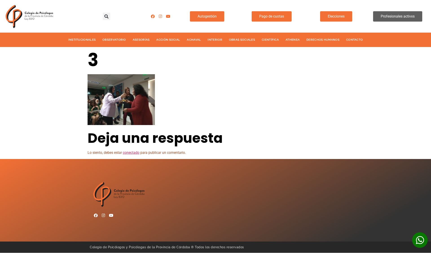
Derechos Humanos (322, 39)
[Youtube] (168, 16)
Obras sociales (242, 39)
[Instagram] (160, 16)
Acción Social (168, 39)
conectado (131, 152)
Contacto (354, 39)
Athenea (293, 39)
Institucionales (82, 39)
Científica (270, 39)
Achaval (194, 39)
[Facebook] (152, 16)
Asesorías (141, 39)
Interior (215, 39)
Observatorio (114, 39)
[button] (106, 16)
